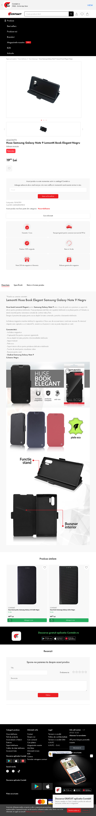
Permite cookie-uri (73, 810)
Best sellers (11, 26)
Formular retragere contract (37, 759)
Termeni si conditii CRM (56, 739)
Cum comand (32, 739)
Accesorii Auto (11, 751)
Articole (10, 53)
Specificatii (18, 285)
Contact (30, 734)
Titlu (12, 667)
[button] (77, 14)
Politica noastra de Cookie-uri (35, 812)
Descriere (5, 285)
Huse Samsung (33, 59)
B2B (9, 47)
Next (82, 129)
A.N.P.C (51, 742)
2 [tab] (44, 120)
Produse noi (12, 31)
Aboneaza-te (77, 748)
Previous (4, 129)
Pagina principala (11, 59)
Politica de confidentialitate (57, 737)
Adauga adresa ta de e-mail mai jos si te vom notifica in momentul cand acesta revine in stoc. (48, 185)
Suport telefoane (12, 745)
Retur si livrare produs (35, 285)
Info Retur (30, 748)
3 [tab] (46, 120)
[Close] (1, 5)
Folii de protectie (12, 737)
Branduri (11, 37)
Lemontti (11, 140)
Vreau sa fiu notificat (48, 196)
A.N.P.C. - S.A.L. (54, 745)
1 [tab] (41, 120)
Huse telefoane (22, 59)
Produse (10, 20)
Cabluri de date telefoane (15, 748)
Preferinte (85, 810)
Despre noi (31, 737)
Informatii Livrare (33, 751)
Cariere (30, 756)
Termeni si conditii (54, 734)
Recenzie (14, 678)
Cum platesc (31, 742)
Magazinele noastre (18, 42)
